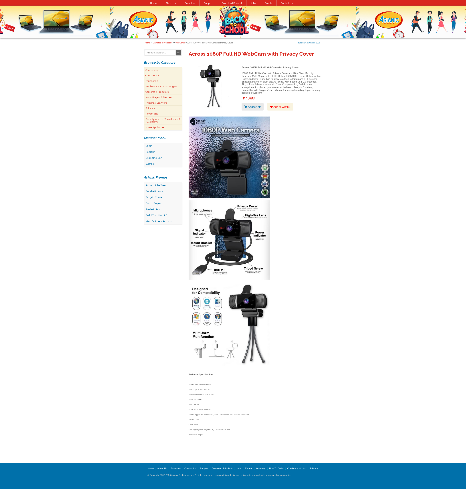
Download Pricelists (222, 468)
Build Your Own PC (156, 215)
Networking (151, 113)
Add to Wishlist (281, 106)
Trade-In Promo (154, 209)
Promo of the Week (156, 185)
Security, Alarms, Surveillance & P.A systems (162, 120)
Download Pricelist (232, 3)
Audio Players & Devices (158, 97)
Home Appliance (154, 127)
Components (152, 75)
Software (150, 108)
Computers (151, 70)
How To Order (276, 468)
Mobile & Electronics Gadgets (161, 86)
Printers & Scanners (156, 102)
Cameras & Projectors (163, 43)
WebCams (180, 43)
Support (208, 3)
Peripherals (151, 81)
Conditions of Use (296, 468)
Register (150, 151)
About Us (171, 3)
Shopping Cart (154, 157)
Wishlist (150, 163)
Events (268, 3)
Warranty (261, 468)
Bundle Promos (154, 191)
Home (153, 3)
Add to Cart (254, 106)
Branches (190, 3)
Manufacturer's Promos (158, 221)
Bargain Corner (154, 197)
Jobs (253, 3)
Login (149, 145)
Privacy (314, 468)
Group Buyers (153, 203)
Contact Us (287, 3)
